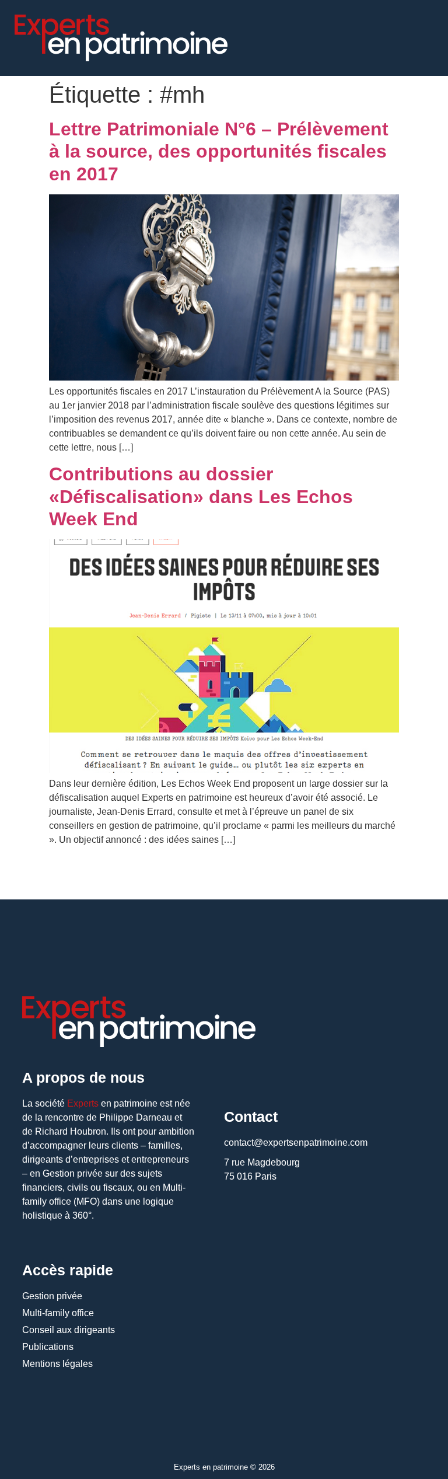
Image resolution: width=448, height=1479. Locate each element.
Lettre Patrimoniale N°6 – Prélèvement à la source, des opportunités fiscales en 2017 (218, 151)
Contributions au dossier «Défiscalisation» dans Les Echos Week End (201, 496)
